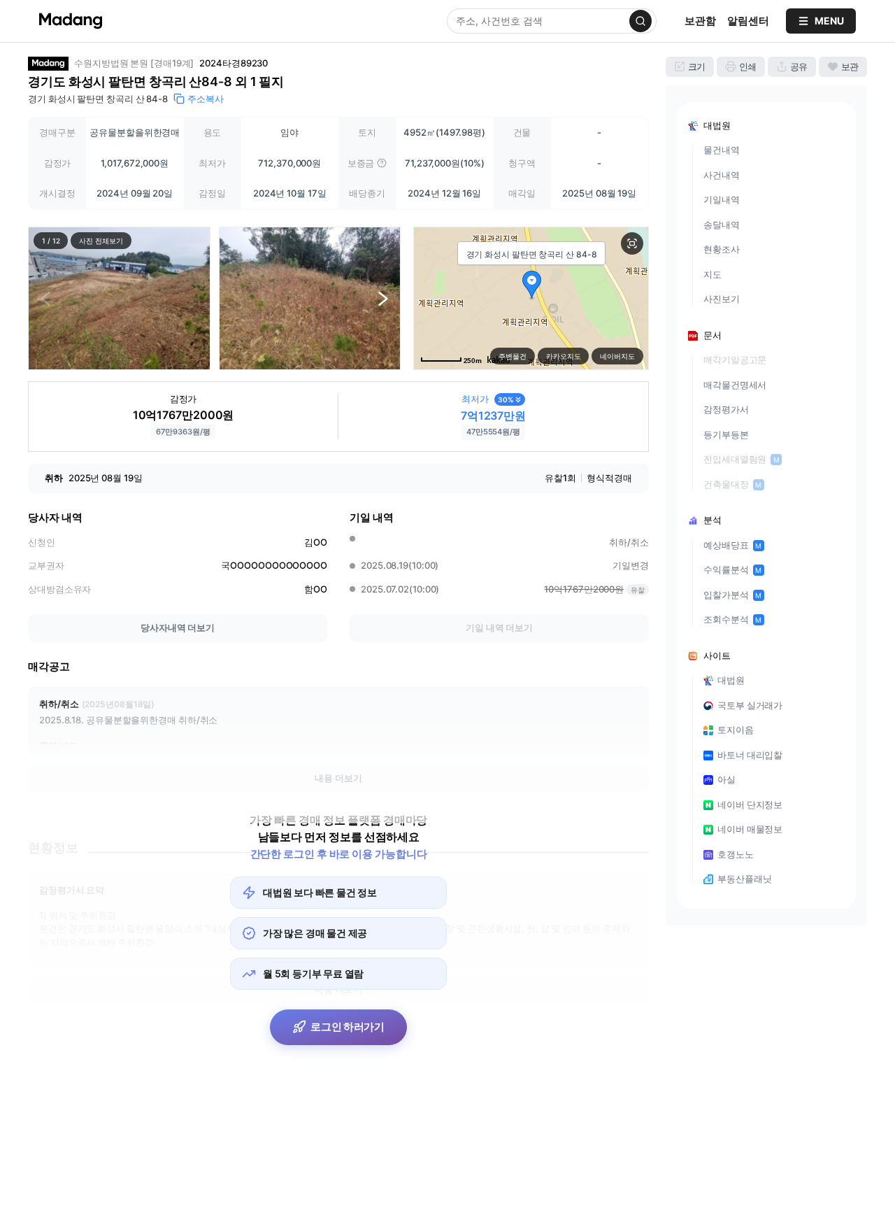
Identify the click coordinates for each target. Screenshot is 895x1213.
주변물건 (513, 356)
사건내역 (721, 174)
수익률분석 (732, 569)
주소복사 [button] (205, 98)
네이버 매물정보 (749, 829)
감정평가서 (726, 409)
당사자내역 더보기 (178, 627)
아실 (726, 779)
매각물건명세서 (734, 384)
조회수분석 (732, 619)
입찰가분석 (732, 594)
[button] (119, 298)
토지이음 (735, 729)
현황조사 (721, 249)
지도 (712, 274)
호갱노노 (735, 854)
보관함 (700, 20)
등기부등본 (726, 434)
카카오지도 (563, 356)
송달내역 (721, 224)
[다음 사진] (383, 298)
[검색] (640, 21)
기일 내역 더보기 (499, 627)
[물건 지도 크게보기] (632, 243)
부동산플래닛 (744, 878)
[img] (382, 163)
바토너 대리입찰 (749, 754)
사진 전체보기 (100, 240)
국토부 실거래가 (749, 705)
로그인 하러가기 (347, 1026)
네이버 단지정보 (749, 804)
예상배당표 (732, 545)
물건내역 (721, 149)
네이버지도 (617, 356)
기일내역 (721, 199)
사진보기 (721, 298)
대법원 (731, 680)
